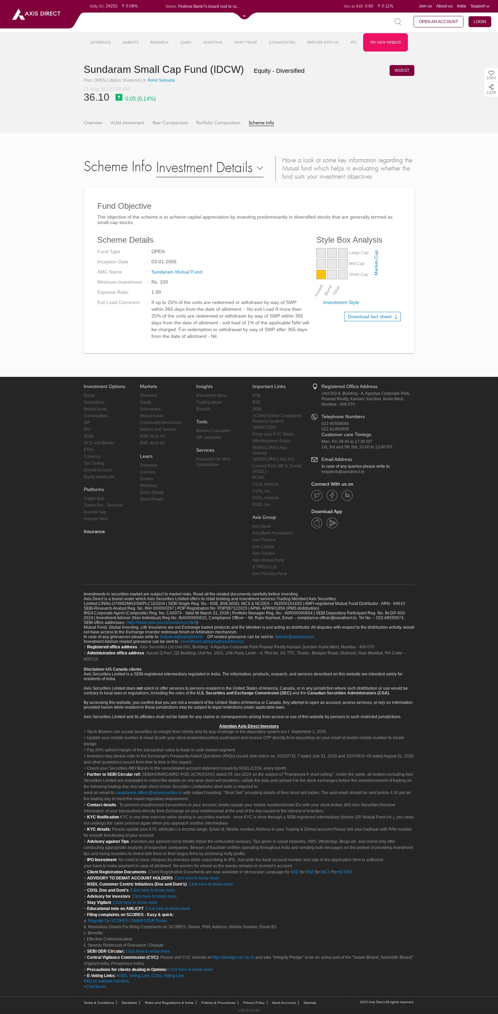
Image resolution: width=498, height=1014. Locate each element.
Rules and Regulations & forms (169, 1003)
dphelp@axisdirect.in (294, 636)
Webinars (149, 485)
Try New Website (385, 42)
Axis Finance (264, 540)
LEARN (185, 42)
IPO (353, 42)
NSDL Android (265, 497)
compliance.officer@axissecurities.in (148, 792)
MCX (325, 872)
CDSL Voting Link (167, 975)
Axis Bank (261, 526)
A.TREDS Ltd (264, 567)
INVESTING (213, 42)
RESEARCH (159, 42)
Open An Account (438, 21)
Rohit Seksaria (161, 80)
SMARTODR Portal (149, 920)
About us (444, 6)
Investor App (95, 512)
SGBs (89, 436)
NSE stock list (152, 436)
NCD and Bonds (99, 443)
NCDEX (345, 872)
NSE (256, 395)
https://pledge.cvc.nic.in (233, 957)
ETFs (88, 449)
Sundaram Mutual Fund (176, 272)
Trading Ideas (209, 402)
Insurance (94, 531)
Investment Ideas (211, 395)
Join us (425, 6)
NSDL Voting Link (133, 975)
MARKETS (131, 42)
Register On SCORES (107, 920)
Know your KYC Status (273, 434)
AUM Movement (127, 123)
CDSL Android (265, 484)
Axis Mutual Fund (268, 560)
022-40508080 (335, 423)
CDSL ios (261, 491)
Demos (146, 478)
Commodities (96, 415)
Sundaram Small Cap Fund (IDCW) (165, 69)
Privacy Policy (254, 1003)
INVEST (402, 70)
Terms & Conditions (99, 1003)
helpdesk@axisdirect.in (343, 471)
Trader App (94, 498)
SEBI (257, 409)
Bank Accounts (284, 1003)
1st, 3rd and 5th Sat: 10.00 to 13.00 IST (357, 447)
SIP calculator (209, 437)
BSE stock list (152, 443)
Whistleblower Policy (271, 441)
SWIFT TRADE (245, 42)
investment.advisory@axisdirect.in (212, 641)
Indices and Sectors (158, 429)
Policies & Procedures (218, 1003)
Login (480, 21)
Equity (89, 395)
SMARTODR (264, 427)
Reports (203, 409)
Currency (92, 456)
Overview (93, 123)
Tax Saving (94, 463)
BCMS (258, 477)
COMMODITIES (282, 42)
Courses (147, 472)
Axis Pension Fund (269, 573)
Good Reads (151, 499)
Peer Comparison (170, 123)
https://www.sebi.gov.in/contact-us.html (161, 622)
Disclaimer (129, 1003)
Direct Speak (152, 492)
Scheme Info (261, 123)
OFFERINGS (100, 42)
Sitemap (310, 1003)
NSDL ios (261, 504)
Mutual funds (95, 409)
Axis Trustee (263, 553)
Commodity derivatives (161, 422)
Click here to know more (197, 878)
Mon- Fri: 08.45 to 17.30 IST (346, 441)
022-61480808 (335, 429)
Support (478, 6)
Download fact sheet (370, 316)
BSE (256, 402)
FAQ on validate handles (106, 981)
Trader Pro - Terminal (103, 505)
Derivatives (94, 402)
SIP (87, 422)
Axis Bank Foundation (272, 533)
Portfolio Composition (218, 123)
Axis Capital (263, 546)
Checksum (96, 986)
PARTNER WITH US (322, 42)
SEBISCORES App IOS (273, 459)
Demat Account (97, 470)
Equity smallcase (99, 476)
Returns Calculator (213, 430)
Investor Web (96, 518)
